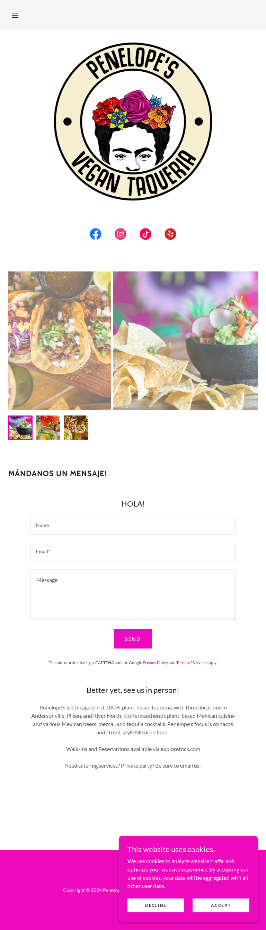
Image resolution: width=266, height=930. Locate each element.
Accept (221, 905)
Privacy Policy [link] (155, 662)
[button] (15, 15)
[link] (95, 235)
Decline (156, 905)
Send (133, 639)
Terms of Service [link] (191, 662)
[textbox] (133, 526)
